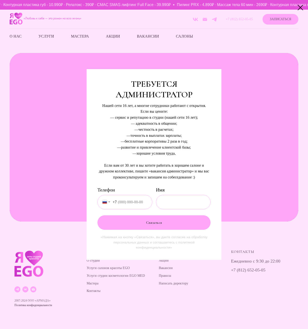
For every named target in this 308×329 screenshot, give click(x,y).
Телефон (106, 189)
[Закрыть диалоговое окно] (300, 7)
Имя (160, 189)
